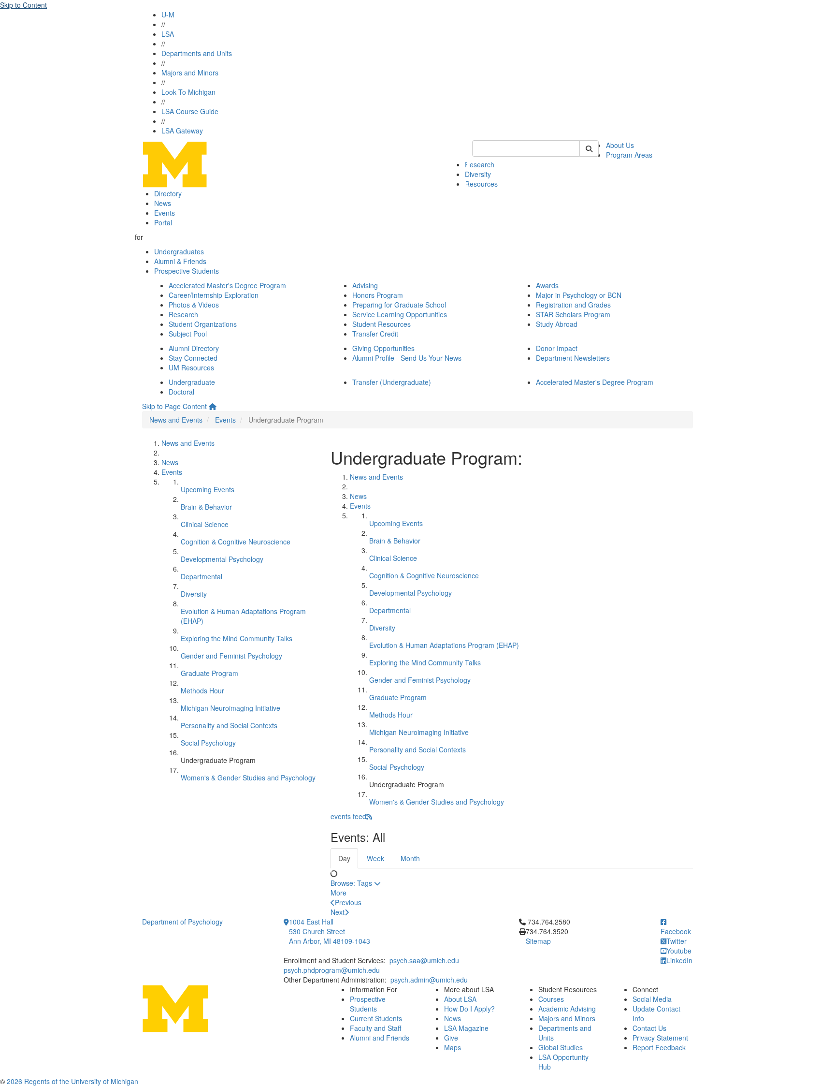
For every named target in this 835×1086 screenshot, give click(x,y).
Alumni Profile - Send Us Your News (406, 358)
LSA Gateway (182, 130)
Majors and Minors (189, 72)
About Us (620, 145)
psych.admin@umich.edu (429, 979)
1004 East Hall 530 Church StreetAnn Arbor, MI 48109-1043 (329, 931)
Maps (452, 1047)
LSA (167, 34)
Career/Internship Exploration (214, 295)
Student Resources (381, 324)
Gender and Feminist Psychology (231, 655)
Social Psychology (208, 743)
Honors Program (377, 295)
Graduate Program (209, 673)
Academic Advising (567, 1008)
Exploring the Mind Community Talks (236, 638)
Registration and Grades (573, 304)
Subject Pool (188, 333)
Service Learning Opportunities (399, 314)
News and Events (175, 420)
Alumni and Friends (379, 1037)
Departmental (201, 576)
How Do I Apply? (469, 1008)
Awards (547, 285)
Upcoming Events (207, 489)
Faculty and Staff (375, 1028)
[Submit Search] (589, 148)
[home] (212, 406)
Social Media (652, 999)
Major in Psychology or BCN (578, 295)
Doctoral (181, 391)
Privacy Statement (660, 1037)
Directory (168, 193)
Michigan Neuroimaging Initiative (230, 708)
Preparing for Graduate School (399, 304)
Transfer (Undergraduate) (391, 382)
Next (338, 912)
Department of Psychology (182, 921)
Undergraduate (192, 382)
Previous (348, 902)
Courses (551, 999)
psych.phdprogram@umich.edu (332, 970)
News (162, 203)
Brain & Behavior (206, 507)
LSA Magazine (466, 1028)
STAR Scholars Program (573, 314)
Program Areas (629, 155)
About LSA (460, 999)
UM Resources (191, 367)
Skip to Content (23, 5)
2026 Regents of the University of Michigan (72, 1081)
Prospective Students (186, 271)
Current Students (376, 1018)
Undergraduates (179, 251)
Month (410, 858)
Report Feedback (659, 1047)
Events (164, 213)
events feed (348, 816)
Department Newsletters (573, 358)
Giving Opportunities (383, 348)
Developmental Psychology (222, 559)
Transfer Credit (375, 333)
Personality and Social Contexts (229, 725)
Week (375, 858)
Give (451, 1037)
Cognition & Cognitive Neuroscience (235, 541)
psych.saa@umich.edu (424, 960)
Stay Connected (193, 358)
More (338, 892)
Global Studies (560, 1047)
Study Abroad (556, 324)
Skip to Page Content (174, 406)
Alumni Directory (194, 348)
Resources (481, 184)
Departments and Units (196, 53)
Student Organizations (203, 324)
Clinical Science (205, 524)
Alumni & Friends (180, 261)
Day (344, 858)
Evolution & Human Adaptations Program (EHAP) (444, 645)
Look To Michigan (188, 92)
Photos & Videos (194, 304)
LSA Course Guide (189, 111)
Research (479, 164)
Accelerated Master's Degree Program (227, 285)
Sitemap (538, 941)
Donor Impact (556, 348)
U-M (167, 14)
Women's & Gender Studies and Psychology (248, 777)
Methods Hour (202, 690)
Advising (365, 285)
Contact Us (649, 1028)
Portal (163, 222)
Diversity (194, 594)
